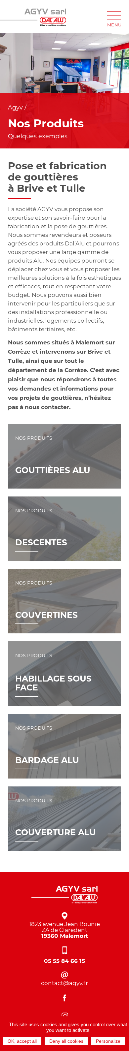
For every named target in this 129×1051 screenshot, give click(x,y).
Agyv (15, 107)
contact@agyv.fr (64, 983)
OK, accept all (22, 1041)
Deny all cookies (66, 1041)
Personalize (108, 1041)
